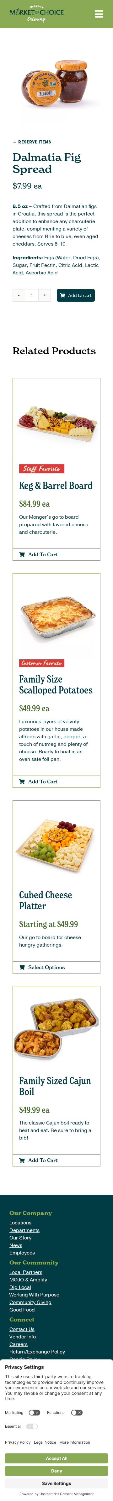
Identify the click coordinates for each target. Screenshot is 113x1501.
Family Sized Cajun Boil (55, 1086)
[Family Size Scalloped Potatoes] (56, 578)
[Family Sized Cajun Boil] (56, 991)
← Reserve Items (32, 142)
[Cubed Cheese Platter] (56, 805)
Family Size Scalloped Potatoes (56, 684)
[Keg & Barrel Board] (56, 383)
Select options (46, 967)
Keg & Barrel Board (56, 485)
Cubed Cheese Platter (45, 900)
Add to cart (80, 295)
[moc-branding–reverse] (36, 7)
